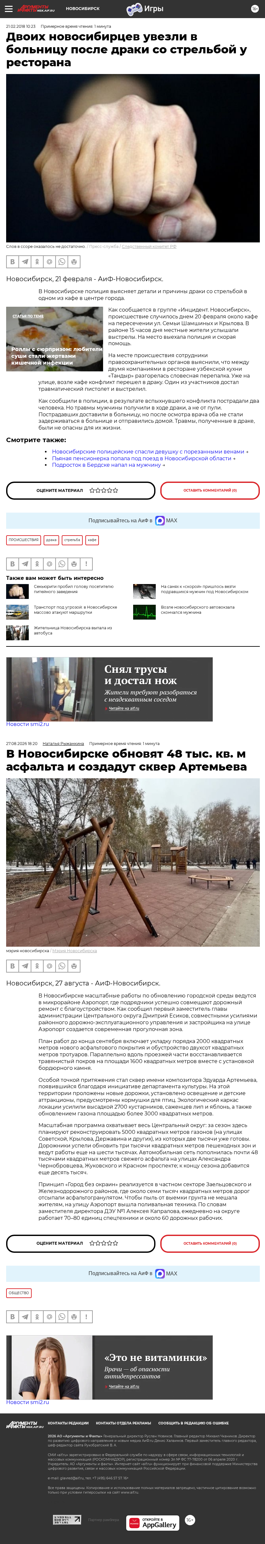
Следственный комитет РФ (149, 246)
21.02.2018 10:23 (21, 26)
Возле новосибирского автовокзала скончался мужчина (198, 610)
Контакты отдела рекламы (123, 1423)
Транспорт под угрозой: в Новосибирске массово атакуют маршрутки (75, 610)
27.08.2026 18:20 (21, 743)
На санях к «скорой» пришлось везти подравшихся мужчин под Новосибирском (204, 589)
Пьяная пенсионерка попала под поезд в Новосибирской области (141, 458)
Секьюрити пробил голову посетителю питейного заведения (73, 589)
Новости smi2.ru (27, 724)
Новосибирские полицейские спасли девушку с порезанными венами (148, 452)
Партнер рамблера (103, 1520)
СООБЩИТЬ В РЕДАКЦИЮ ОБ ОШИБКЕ (193, 1423)
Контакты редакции (68, 1423)
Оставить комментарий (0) (210, 490)
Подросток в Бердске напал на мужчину (106, 465)
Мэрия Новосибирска (74, 950)
